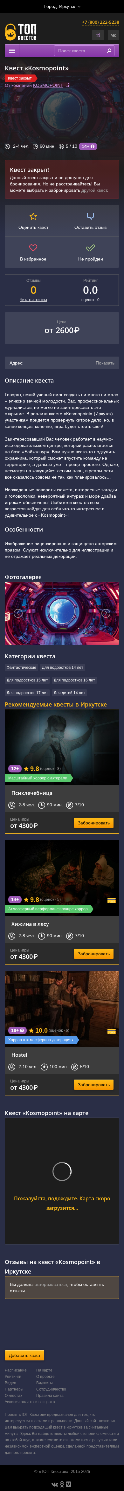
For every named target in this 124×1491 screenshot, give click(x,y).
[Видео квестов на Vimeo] (68, 1484)
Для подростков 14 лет (62, 667)
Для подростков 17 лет (27, 693)
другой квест (94, 190)
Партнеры (14, 1389)
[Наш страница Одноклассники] (62, 1484)
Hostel (19, 1054)
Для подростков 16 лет (74, 680)
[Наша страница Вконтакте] (55, 1484)
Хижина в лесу (30, 923)
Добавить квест (24, 1355)
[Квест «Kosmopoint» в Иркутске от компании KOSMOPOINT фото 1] (62, 613)
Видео (10, 1383)
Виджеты (44, 1383)
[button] (113, 35)
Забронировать (94, 822)
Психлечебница (31, 793)
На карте (44, 1370)
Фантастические (21, 667)
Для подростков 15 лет (27, 680)
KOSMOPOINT (48, 85)
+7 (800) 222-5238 (100, 22)
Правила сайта (50, 1395)
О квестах (13, 1395)
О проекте (45, 1376)
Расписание (16, 1370)
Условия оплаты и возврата (30, 1402)
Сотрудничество (51, 1389)
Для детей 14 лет (69, 693)
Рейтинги (13, 1376)
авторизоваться (51, 1284)
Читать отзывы (33, 300)
